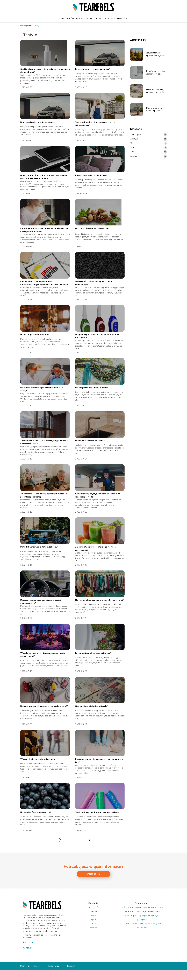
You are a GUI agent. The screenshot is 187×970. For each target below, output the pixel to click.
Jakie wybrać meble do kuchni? (90, 440)
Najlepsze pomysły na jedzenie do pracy (142, 911)
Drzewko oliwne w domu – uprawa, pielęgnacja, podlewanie (154, 109)
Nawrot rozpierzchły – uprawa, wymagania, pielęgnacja (156, 91)
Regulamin (71, 966)
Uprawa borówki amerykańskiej (35, 812)
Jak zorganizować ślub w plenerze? (92, 387)
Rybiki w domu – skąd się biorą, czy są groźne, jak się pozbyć (155, 72)
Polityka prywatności (29, 966)
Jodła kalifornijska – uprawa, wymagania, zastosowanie (155, 54)
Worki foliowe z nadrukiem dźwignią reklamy (97, 812)
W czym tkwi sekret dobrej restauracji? (39, 759)
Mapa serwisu (53, 966)
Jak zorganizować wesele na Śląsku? (93, 653)
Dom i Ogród (67, 18)
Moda (79, 18)
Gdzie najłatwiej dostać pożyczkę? (92, 706)
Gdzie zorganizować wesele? (34, 334)
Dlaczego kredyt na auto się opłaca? (92, 69)
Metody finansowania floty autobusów (39, 546)
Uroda (98, 18)
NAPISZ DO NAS (93, 874)
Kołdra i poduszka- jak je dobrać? (91, 175)
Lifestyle (122, 18)
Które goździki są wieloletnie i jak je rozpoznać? (142, 907)
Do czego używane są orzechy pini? (92, 228)
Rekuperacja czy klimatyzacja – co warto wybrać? (44, 706)
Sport (88, 18)
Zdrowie (110, 18)
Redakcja (28, 942)
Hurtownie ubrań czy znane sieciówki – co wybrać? (99, 600)
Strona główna (26, 25)
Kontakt (27, 948)
